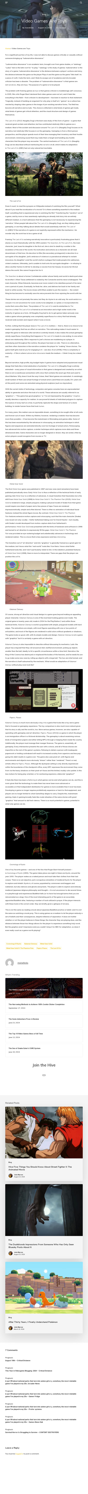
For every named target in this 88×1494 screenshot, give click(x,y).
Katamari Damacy (30, 944)
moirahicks (29, 28)
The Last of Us (55, 948)
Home (7, 48)
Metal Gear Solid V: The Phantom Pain (19, 948)
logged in (19, 1454)
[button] (6, 2)
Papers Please (42, 948)
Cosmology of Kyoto (13, 944)
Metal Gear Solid (46, 944)
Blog (44, 14)
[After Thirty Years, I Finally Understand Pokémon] (44, 1297)
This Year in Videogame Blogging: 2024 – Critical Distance (28, 1371)
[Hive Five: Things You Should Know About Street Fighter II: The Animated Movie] (44, 1144)
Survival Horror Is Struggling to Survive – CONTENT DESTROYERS (32, 1432)
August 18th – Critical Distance (17, 1361)
